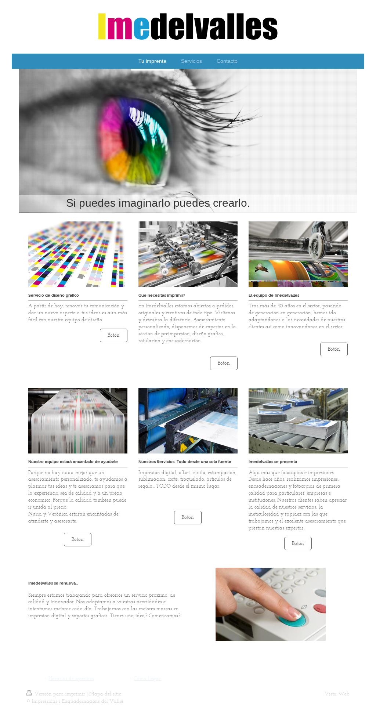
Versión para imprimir (60, 694)
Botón (114, 335)
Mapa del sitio (105, 694)
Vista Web (337, 694)
